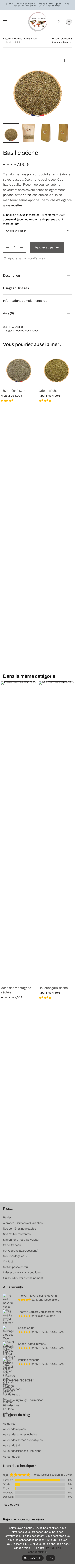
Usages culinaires (16, 288)
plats (30, 174)
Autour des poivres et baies (20, 1434)
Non (50, 1558)
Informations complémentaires (25, 300)
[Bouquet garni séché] (56, 831)
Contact (8, 1261)
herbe (27, 195)
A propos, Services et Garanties (23, 1223)
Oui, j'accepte (33, 1558)
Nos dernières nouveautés (19, 1228)
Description (11, 275)
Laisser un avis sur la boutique (22, 1272)
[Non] (70, 1543)
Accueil (7, 38)
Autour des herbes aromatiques (23, 1440)
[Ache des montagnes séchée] (19, 831)
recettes (17, 205)
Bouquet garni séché (53, 988)
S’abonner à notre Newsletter (21, 1239)
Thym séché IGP (13, 390)
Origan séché (48, 390)
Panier (7, 1217)
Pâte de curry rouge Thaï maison (23, 1400)
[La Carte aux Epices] (38, 22)
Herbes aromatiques (25, 38)
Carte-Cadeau (12, 1245)
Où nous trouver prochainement (23, 1278)
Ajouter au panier (47, 247)
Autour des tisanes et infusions (22, 1451)
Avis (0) (8, 313)
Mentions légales (13, 1256)
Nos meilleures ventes (17, 1234)
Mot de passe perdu (15, 1267)
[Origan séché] (56, 367)
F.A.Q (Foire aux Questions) (20, 1250)
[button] (24, 258)
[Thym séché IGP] (19, 367)
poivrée (8, 195)
